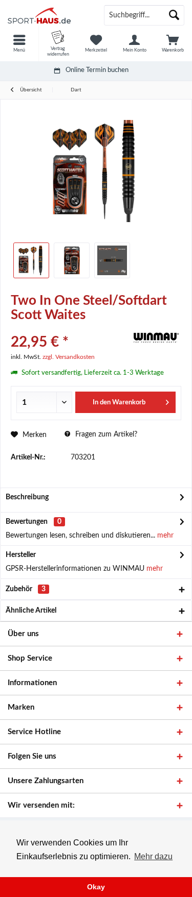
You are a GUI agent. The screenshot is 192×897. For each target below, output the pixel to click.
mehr (164, 535)
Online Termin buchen (97, 70)
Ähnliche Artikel (31, 610)
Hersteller (21, 555)
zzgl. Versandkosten (68, 357)
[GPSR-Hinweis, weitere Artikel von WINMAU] (155, 337)
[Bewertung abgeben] (69, 328)
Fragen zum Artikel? (105, 434)
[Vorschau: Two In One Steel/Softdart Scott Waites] (31, 260)
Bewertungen (27, 521)
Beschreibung (27, 497)
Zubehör (26, 589)
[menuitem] (19, 43)
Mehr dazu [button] (153, 856)
